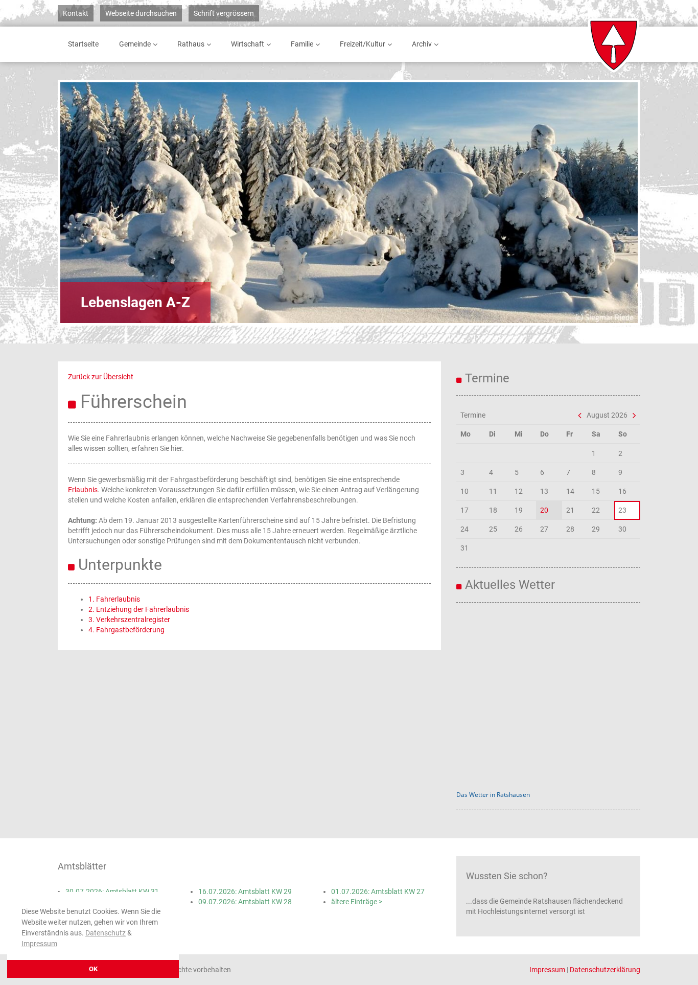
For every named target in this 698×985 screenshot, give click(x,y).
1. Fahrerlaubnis (114, 599)
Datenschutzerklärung (605, 970)
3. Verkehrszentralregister (129, 619)
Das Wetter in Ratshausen (493, 794)
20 (544, 510)
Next (602, 202)
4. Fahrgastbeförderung (126, 630)
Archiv (422, 44)
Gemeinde (135, 44)
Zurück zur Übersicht (100, 377)
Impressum (39, 944)
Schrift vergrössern (224, 13)
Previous (96, 202)
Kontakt (75, 13)
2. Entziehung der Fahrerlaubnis (138, 609)
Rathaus (190, 44)
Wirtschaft (247, 44)
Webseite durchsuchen (141, 13)
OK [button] (93, 969)
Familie (302, 44)
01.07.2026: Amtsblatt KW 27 (378, 891)
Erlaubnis (83, 490)
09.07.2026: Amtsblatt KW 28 (245, 902)
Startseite (83, 44)
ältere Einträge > (356, 902)
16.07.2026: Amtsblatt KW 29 (245, 891)
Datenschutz (105, 933)
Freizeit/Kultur (362, 44)
